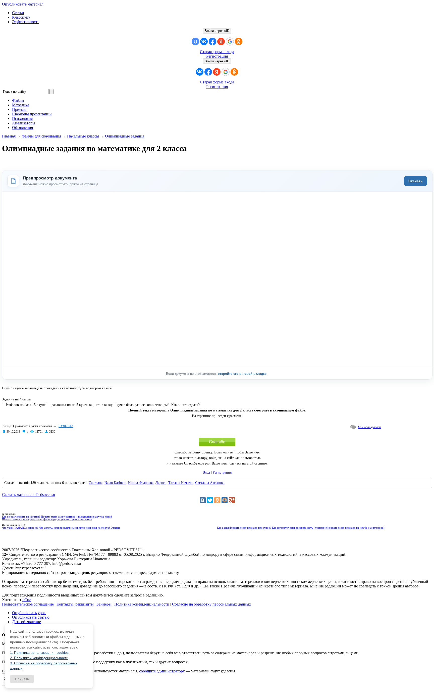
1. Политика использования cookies (39, 653)
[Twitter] (210, 500)
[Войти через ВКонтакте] (204, 41)
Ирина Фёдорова (140, 483)
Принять (22, 679)
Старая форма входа (217, 52)
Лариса (160, 483)
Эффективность (25, 22)
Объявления (22, 127)
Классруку (21, 17)
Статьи (18, 13)
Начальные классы (83, 136)
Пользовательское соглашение (28, 604)
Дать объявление (26, 622)
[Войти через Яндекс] (221, 41)
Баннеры (104, 604)
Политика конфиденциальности (141, 604)
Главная (9, 136)
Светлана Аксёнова (209, 483)
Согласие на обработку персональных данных (211, 604)
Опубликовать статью (30, 617)
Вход (206, 472)
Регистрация (217, 56)
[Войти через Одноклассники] (238, 41)
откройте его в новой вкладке (242, 374)
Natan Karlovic (115, 483)
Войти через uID (217, 31)
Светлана (95, 483)
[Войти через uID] (195, 41)
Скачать (415, 181)
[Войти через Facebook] (212, 41)
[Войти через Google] (230, 41)
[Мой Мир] (225, 500)
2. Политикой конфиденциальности (39, 658)
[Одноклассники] (217, 500)
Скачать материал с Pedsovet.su (28, 494)
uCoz (26, 599)
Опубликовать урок (29, 613)
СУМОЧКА (66, 426)
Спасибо (217, 442)
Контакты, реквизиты (75, 604)
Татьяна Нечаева (180, 483)
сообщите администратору (162, 671)
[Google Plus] (232, 500)
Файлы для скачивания (41, 136)
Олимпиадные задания (124, 136)
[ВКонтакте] (203, 500)
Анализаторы (23, 123)
